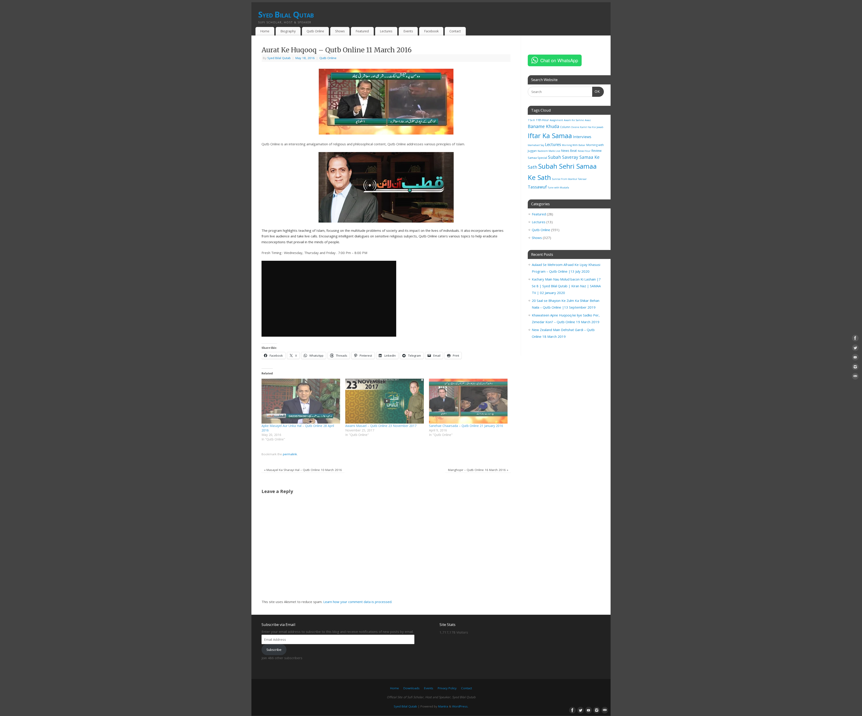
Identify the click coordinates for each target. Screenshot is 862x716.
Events (408, 31)
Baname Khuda (543, 126)
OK (596, 91)
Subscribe (273, 649)
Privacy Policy (447, 688)
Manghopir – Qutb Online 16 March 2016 (478, 470)
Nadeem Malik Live (549, 150)
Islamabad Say (536, 145)
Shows (340, 31)
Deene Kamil (579, 127)
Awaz (588, 120)
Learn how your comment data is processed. (357, 601)
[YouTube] (855, 358)
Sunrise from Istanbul (564, 179)
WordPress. (460, 706)
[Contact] (855, 377)
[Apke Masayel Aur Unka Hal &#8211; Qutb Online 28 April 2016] (301, 401)
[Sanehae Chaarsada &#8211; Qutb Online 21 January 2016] (468, 401)
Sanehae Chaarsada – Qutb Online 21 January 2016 (466, 426)
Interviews (582, 136)
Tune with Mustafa (558, 187)
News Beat (569, 150)
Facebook (431, 31)
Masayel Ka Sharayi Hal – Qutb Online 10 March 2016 (303, 470)
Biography (288, 31)
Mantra (443, 706)
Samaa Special (537, 158)
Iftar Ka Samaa (550, 135)
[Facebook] (855, 339)
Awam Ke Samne (574, 120)
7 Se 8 (531, 120)
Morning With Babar (573, 145)
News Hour (584, 150)
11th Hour (542, 120)
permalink (290, 454)
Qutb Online (315, 31)
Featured (362, 31)
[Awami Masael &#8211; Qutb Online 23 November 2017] (384, 401)
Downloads (411, 688)
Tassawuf (537, 187)
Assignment (556, 120)
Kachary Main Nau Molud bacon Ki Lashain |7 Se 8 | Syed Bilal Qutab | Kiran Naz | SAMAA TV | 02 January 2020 (566, 286)
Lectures (386, 31)
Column (565, 127)
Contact (455, 31)
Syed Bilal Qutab (286, 14)
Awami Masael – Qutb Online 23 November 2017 (380, 426)
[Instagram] (855, 367)
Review (597, 150)
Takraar (582, 179)
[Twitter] (855, 348)
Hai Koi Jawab (595, 127)
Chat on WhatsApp (559, 60)
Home (264, 31)
